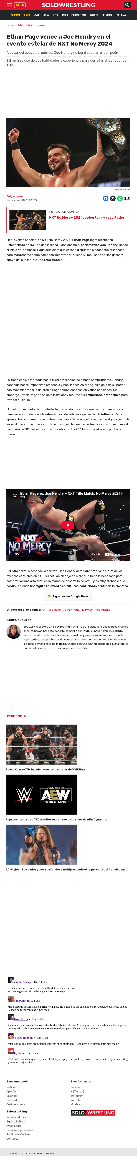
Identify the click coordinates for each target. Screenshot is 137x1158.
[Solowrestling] (68, 5)
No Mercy (87, 609)
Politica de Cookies (18, 1134)
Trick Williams (102, 609)
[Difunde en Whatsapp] (120, 198)
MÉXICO (107, 15)
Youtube (76, 1100)
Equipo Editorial (16, 1121)
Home (10, 25)
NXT (44, 609)
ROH (65, 15)
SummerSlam (20, 15)
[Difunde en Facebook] (105, 198)
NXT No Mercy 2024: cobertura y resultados (87, 217)
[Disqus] (68, 923)
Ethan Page (71, 609)
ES (22, 5)
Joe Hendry (55, 609)
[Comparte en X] (113, 198)
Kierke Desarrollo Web (44, 1153)
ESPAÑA (120, 15)
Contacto (12, 1138)
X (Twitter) (77, 1091)
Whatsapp (77, 1104)
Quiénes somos (16, 1104)
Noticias (11, 1087)
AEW (46, 15)
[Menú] (9, 5)
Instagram (77, 1095)
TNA (56, 15)
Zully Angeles (14, 196)
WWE (37, 15)
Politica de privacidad (19, 1130)
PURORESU (78, 15)
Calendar (11, 1095)
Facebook (77, 1087)
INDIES (94, 15)
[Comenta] (127, 198)
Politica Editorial (16, 1117)
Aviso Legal (13, 1125)
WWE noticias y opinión (32, 25)
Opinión (11, 1091)
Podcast (11, 1100)
